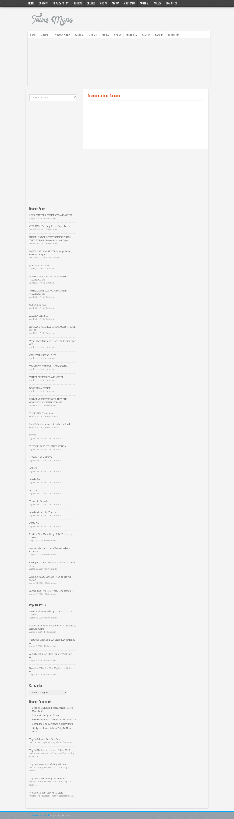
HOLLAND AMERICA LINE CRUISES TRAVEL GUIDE (52, 328)
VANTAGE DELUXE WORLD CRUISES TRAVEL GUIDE (48, 292)
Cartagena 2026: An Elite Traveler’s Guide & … (52, 564)
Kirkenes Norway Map (60, 724)
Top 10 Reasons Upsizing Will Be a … (50, 764)
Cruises (91, 3)
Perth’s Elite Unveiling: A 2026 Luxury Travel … (50, 536)
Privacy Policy (61, 3)
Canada (157, 3)
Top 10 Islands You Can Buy (44, 739)
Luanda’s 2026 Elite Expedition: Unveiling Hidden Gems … (52, 627)
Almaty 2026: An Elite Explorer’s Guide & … (50, 655)
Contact (43, 3)
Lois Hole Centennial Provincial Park (49, 424)
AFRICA (33, 468)
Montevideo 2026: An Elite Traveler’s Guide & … (49, 550)
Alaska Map (35, 479)
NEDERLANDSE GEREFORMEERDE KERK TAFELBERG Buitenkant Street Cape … (50, 239)
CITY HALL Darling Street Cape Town (49, 226)
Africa (103, 3)
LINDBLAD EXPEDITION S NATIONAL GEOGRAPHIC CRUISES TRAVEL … (49, 401)
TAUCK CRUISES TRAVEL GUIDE (46, 377)
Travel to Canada (38, 501)
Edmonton (171, 3)
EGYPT (32, 435)
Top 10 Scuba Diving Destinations (48, 778)
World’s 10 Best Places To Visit (46, 792)
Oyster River (52, 715)
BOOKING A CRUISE (39, 388)
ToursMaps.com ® (40, 815)
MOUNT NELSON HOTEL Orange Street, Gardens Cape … (50, 253)
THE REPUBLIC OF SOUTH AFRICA (47, 446)
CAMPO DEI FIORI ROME (63, 719)
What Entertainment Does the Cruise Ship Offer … (52, 342)
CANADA (34, 523)
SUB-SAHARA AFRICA (41, 457)
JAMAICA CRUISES (39, 265)
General (78, 3)
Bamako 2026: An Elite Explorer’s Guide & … (51, 670)
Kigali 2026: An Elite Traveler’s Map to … (51, 591)
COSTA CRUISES (37, 305)
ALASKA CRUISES (38, 316)
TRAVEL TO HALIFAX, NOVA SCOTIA (48, 366)
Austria (144, 3)
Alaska (115, 3)
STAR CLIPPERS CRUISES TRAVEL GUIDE (50, 215)
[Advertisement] (119, 63)
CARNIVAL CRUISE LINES (42, 355)
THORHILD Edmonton (41, 413)
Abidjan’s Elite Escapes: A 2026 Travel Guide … (50, 578)
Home (31, 3)
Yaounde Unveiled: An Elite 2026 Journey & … (52, 641)
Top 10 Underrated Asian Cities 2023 (49, 750)
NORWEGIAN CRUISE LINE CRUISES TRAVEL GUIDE (48, 278)
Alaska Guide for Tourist (43, 512)
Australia (129, 3)
